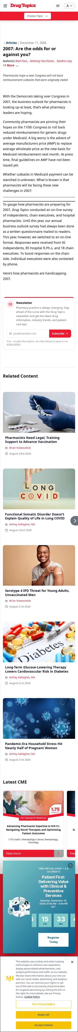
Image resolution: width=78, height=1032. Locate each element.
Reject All (43, 1014)
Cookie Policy (32, 997)
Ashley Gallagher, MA (22, 524)
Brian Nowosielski (20, 447)
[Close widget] (70, 865)
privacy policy (13, 344)
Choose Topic (35, 16)
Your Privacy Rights (43, 1004)
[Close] (72, 962)
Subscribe (58, 333)
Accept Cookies (43, 1025)
